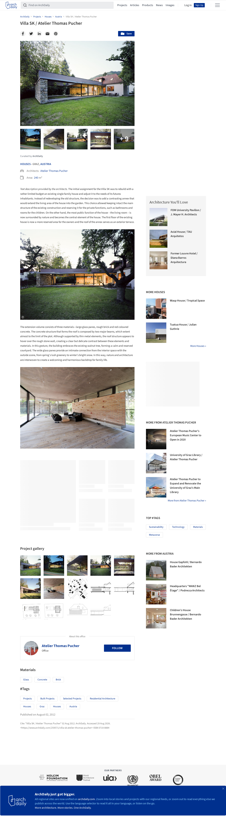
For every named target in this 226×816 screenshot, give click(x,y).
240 (36, 178)
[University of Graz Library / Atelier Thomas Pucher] (156, 463)
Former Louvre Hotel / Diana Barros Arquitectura (184, 258)
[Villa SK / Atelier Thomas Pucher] (30, 565)
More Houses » (198, 346)
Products (147, 5)
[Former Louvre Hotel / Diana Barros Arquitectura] (159, 260)
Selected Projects (72, 698)
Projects (122, 5)
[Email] (47, 33)
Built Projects (47, 698)
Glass (26, 679)
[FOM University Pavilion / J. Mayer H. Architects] (159, 217)
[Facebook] (23, 33)
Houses (25, 164)
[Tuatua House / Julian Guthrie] (156, 332)
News (159, 5)
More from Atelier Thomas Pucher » (187, 500)
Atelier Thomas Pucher (54, 171)
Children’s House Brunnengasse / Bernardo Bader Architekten (185, 614)
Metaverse (154, 535)
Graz (42, 706)
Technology (178, 527)
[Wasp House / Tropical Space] (156, 308)
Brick (58, 679)
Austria (45, 164)
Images (170, 5)
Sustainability (156, 527)
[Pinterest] (55, 33)
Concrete (42, 679)
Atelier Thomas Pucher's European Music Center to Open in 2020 (185, 435)
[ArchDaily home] (11, 5)
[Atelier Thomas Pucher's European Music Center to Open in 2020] (156, 439)
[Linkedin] (39, 33)
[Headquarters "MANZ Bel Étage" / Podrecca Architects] (156, 594)
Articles (134, 5)
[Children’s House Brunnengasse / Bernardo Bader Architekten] (156, 618)
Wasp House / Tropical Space (187, 301)
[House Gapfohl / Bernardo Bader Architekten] (156, 570)
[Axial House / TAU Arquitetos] (159, 239)
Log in (188, 5)
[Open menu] (217, 5)
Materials (198, 527)
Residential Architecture (102, 698)
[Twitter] (31, 33)
